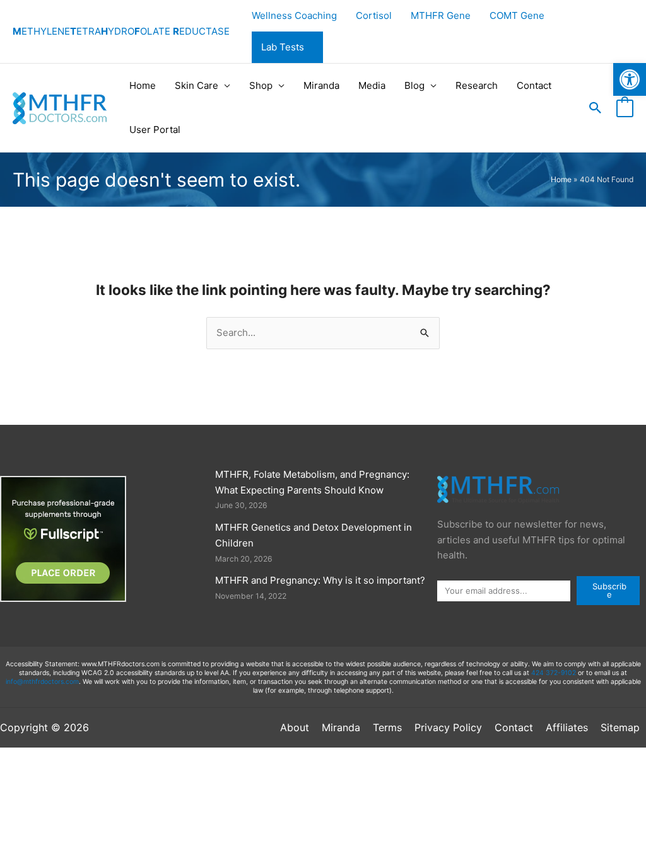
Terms (387, 727)
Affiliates (567, 727)
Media (371, 85)
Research (476, 85)
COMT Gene (517, 15)
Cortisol (374, 15)
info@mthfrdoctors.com (42, 682)
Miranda (321, 85)
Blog (414, 85)
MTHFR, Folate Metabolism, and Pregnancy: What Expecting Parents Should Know (312, 482)
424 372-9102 (553, 673)
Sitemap (620, 727)
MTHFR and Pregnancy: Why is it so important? (320, 580)
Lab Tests (282, 47)
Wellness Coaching (294, 15)
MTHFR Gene (441, 15)
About (294, 727)
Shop (261, 85)
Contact (534, 85)
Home (142, 85)
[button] (629, 79)
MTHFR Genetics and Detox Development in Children (313, 535)
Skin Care (196, 85)
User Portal (154, 130)
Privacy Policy (448, 727)
